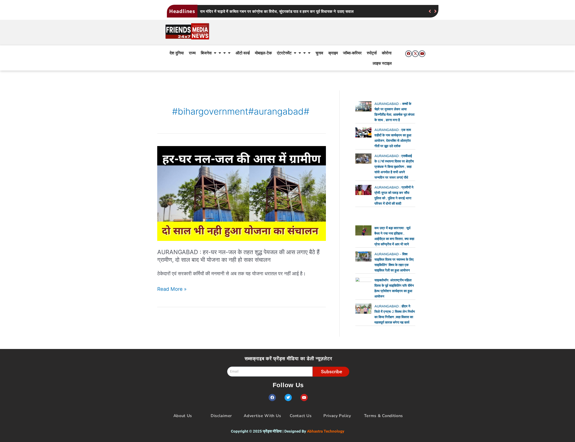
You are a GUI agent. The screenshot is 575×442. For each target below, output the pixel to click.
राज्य (192, 53)
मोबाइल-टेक (263, 53)
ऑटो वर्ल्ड (243, 53)
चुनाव (319, 53)
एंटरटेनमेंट (284, 53)
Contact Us (301, 415)
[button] (435, 11)
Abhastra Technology (325, 431)
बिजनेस (206, 53)
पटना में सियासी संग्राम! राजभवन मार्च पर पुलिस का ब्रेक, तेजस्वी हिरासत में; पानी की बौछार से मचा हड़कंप (276, 11)
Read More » (172, 289)
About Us (182, 415)
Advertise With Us (262, 415)
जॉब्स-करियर (352, 53)
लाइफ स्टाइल (382, 63)
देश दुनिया (177, 53)
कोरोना (386, 53)
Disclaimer (221, 415)
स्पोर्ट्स (372, 53)
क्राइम (333, 53)
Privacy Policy (337, 415)
